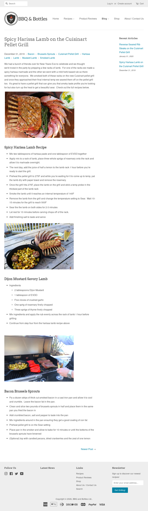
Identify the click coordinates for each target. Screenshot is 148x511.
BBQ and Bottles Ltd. (82, 498)
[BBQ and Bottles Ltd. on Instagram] (6, 474)
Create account (125, 3)
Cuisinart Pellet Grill (68, 54)
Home (56, 18)
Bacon (31, 54)
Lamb (16, 57)
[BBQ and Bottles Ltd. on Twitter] (16, 474)
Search (79, 488)
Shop (117, 18)
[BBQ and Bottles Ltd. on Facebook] (11, 474)
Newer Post (87, 449)
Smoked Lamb (47, 57)
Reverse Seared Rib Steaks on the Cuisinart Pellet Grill (131, 48)
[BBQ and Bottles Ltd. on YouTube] (21, 474)
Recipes (68, 18)
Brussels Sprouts (46, 54)
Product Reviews (88, 18)
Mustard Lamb (29, 57)
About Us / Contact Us (86, 485)
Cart (142, 3)
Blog (105, 18)
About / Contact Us (134, 18)
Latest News (47, 468)
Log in (110, 3)
